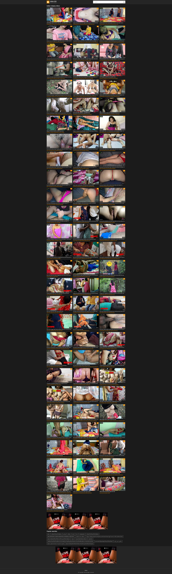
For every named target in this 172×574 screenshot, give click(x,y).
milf (74, 132)
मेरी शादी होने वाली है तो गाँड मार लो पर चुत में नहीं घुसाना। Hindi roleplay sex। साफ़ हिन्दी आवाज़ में (112, 59)
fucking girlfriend (93, 420)
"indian (101, 384)
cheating (116, 384)
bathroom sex (76, 366)
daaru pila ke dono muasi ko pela (55, 543)
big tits (90, 114)
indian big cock (119, 42)
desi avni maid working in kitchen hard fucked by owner (84, 239)
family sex (113, 240)
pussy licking (79, 60)
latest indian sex (81, 42)
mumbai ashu (57, 114)
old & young (84, 402)
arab (54, 276)
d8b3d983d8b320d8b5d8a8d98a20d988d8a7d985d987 (60, 536)
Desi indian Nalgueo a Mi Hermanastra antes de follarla (84, 203)
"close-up (49, 384)
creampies (117, 132)
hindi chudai (89, 96)
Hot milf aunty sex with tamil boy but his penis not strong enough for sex (86, 275)
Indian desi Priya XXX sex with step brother (82, 491)
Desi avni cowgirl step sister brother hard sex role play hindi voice (59, 329)
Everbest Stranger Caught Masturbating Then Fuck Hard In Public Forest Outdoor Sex (59, 95)
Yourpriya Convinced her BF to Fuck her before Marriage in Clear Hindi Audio (86, 41)
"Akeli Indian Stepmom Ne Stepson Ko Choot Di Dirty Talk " (58, 401)
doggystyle (75, 114)
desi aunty (79, 258)
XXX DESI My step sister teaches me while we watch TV (58, 221)
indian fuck (69, 114)
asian (79, 114)
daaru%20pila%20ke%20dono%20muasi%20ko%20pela (79, 543)
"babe (48, 78)
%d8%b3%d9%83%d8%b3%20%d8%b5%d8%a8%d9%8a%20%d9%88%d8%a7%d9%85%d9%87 (70, 541)
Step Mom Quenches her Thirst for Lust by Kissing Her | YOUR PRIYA (59, 59)
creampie (57, 204)
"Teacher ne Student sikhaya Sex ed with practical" (57, 383)
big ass (87, 114)
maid (76, 240)
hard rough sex (50, 114)
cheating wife (109, 438)
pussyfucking (83, 114)
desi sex (86, 78)
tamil (80, 276)
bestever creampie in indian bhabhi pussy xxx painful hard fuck (112, 41)
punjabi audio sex (88, 42)
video (69, 534)
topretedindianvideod (81, 539)
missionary (88, 60)
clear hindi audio (95, 42)
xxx (52, 24)
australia (107, 456)
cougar (108, 384)
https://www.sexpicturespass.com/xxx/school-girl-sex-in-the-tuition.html (104, 536)
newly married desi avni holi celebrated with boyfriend (58, 293)
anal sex (56, 258)
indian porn (82, 78)
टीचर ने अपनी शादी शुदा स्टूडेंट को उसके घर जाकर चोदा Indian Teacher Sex (85, 419)
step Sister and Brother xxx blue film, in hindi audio (83, 185)
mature (78, 294)
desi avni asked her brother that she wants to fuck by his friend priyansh (86, 221)
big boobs (114, 114)
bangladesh (111, 456)
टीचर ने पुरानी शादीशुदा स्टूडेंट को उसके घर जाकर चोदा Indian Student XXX (85, 437)
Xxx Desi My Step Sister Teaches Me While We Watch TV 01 (111, 149)
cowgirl (70, 60)
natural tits (82, 24)
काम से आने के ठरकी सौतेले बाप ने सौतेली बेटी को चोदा (81, 113)
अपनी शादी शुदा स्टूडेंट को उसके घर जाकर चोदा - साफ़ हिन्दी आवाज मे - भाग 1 (59, 22)
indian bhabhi (107, 42)
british (116, 402)
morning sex (55, 420)
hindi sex (94, 96)
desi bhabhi (90, 78)
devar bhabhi (113, 42)
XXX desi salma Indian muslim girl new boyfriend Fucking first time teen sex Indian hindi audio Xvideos (112, 329)
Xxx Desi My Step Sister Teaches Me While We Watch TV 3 (85, 167)
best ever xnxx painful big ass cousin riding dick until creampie (112, 437)
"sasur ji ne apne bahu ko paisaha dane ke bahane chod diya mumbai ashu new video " (59, 77)
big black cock (85, 348)
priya (64, 534)
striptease (88, 384)
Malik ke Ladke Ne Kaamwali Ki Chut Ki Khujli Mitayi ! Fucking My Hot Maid (86, 131)
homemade (49, 24)
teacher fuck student (67, 24)
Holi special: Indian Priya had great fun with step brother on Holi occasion (86, 77)
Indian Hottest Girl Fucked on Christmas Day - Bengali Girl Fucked (86, 95)
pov (53, 384)
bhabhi (57, 240)
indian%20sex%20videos (92, 534)
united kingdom (116, 96)
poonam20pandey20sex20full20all (103, 541)
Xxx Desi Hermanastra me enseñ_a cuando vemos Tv (57, 203)
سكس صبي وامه (118, 541)
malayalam (82, 534)
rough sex (54, 474)
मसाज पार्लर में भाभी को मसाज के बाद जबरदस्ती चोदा (55, 455)
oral (104, 492)
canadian (108, 402)
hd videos (58, 78)
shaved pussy (55, 42)
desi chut (55, 24)
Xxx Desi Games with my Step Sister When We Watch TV (111, 185)
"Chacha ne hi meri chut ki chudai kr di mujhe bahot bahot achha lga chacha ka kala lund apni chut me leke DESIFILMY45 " (86, 401)
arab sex (112, 276)
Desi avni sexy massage (78, 329)
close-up (51, 78)
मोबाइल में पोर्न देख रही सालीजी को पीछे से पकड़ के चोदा (55, 131)
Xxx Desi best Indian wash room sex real (81, 365)
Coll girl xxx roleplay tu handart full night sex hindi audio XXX (112, 293)
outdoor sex (54, 96)
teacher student (83, 438)
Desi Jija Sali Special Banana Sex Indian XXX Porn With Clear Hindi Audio (86, 311)
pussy (50, 204)
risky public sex (70, 96)
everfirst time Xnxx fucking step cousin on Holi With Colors (111, 22)
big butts (83, 132)
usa (104, 456)
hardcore (101, 78)
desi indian (80, 96)
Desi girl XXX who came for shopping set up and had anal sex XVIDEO (59, 257)
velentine (108, 348)
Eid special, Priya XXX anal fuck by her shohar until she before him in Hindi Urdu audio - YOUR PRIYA (112, 455)
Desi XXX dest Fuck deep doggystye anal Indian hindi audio (59, 275)
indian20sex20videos (56, 534)
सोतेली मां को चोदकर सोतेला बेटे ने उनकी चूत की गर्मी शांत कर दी (109, 113)
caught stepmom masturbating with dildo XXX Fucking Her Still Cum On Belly (86, 473)
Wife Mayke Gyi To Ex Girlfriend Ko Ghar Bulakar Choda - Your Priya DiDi (112, 131)
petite (87, 204)
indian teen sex (91, 24)
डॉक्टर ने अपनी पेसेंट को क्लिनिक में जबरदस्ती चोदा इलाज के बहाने (110, 473)
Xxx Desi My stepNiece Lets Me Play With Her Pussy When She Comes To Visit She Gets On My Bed (112, 221)
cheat (109, 492)
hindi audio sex (51, 60)
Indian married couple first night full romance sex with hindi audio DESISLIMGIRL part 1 (59, 41)
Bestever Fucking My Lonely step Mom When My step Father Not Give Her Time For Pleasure (59, 347)
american (108, 96)
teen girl (87, 132)
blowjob (101, 114)
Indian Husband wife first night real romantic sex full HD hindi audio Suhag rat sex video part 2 (86, 22)
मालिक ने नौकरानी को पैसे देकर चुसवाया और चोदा (107, 491)
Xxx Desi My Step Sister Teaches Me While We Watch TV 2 (58, 185)
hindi (57, 276)
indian (83, 60)
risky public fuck (68, 492)
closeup (74, 60)
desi (48, 534)
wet (102, 492)
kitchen (103, 348)
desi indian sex (116, 258)
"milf (48, 402)
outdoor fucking (109, 420)
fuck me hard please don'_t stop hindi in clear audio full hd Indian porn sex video (112, 239)
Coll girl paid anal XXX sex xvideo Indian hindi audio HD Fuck (112, 275)
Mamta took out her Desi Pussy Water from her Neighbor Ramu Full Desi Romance (112, 95)
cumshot (104, 366)
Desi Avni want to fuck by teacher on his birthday (57, 365)
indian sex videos (80, 536)
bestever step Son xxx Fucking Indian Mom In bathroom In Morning (59, 419)
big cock (79, 132)
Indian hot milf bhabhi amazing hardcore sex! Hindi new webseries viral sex (86, 293)
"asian (101, 366)
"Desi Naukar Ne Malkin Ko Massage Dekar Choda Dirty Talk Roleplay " (86, 383)
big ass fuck (91, 348)
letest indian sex (64, 114)
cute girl (110, 78)
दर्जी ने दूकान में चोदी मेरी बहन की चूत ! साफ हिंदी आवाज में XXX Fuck (110, 401)
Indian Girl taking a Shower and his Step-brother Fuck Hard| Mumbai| (59, 113)
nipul (72, 539)
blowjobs (113, 132)
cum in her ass (95, 456)
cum (47, 204)
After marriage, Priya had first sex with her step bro (57, 509)
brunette (57, 150)
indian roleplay (58, 60)
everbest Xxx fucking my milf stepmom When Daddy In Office (59, 437)
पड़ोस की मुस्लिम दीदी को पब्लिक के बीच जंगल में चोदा (108, 419)
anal (48, 42)
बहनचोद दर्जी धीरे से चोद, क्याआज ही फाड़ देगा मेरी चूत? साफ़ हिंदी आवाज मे (58, 473)
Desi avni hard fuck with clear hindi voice (55, 311)
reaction (90, 539)
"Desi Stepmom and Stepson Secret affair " (108, 383)
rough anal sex (104, 60)
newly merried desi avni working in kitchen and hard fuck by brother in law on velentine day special (112, 347)
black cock (88, 276)
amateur (50, 42)
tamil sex (81, 366)
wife (105, 402)
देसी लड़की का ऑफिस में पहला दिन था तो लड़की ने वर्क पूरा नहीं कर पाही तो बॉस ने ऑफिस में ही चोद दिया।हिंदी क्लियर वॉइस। (86, 59)
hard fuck (111, 294)
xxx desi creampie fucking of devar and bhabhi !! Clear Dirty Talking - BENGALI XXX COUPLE (59, 239)
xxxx (73, 534)
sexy (54, 150)
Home (86, 570)
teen (101, 132)
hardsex (105, 78)
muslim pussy (115, 420)
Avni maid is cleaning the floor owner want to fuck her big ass (112, 257)
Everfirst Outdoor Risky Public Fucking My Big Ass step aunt (59, 491)
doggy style (62, 78)
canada (111, 96)
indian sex (62, 42)
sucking (52, 132)
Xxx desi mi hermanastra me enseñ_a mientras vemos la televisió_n (86, 149)
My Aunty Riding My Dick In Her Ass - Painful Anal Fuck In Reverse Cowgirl (86, 455)
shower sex (60, 420)
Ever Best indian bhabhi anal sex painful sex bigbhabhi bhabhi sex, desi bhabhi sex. (86, 347)
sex (100, 186)
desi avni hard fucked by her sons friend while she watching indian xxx (86, 257)
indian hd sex (92, 366)
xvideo (60, 240)
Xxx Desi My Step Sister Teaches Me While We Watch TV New (59, 149)
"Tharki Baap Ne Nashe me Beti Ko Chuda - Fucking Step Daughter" (112, 365)
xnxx (117, 24)
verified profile (60, 24)
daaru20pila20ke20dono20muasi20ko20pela (58, 539)
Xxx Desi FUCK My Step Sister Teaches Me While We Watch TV (112, 167)
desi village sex (98, 366)
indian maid (81, 240)
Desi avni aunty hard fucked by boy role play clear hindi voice (112, 311)
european (51, 150)
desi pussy (75, 42)
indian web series (64, 60)
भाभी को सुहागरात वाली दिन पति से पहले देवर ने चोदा (108, 77)
